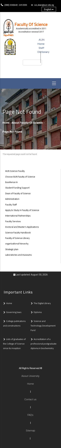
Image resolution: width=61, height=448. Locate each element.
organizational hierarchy (16, 244)
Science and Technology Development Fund (43, 325)
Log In (30, 15)
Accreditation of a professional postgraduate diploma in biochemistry (43, 343)
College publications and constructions (14, 323)
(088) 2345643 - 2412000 (15, 5)
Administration (12, 199)
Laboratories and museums (18, 255)
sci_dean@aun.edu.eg (44, 5)
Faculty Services (13, 221)
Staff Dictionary (43, 49)
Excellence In (11, 182)
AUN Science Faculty (15, 171)
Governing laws (13, 312)
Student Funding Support (17, 188)
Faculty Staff (11, 205)
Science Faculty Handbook (18, 232)
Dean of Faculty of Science (18, 193)
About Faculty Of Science (27, 122)
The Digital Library (42, 303)
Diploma (38, 312)
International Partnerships (18, 216)
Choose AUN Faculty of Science (20, 177)
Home (6, 122)
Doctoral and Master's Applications (22, 227)
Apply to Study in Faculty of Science (22, 210)
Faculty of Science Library (17, 238)
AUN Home (41, 41)
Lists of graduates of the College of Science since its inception (14, 343)
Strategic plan (11, 249)
